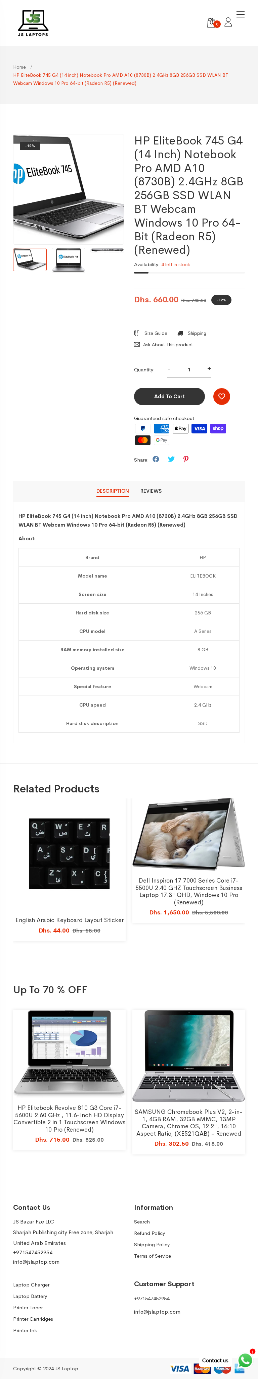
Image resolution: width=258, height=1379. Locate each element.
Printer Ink (25, 1330)
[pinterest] (185, 460)
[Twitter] (171, 460)
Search (142, 1221)
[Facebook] (156, 460)
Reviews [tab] (151, 491)
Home (20, 67)
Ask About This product (168, 345)
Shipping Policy (152, 1244)
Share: (141, 460)
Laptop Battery (30, 1296)
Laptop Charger (31, 1284)
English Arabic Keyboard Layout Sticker (69, 920)
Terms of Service (152, 1256)
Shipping (196, 333)
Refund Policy (149, 1233)
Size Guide (155, 333)
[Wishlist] (221, 396)
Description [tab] (112, 491)
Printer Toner (28, 1307)
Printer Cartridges (33, 1319)
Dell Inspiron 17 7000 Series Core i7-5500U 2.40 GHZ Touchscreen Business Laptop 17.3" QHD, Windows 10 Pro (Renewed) (188, 891)
